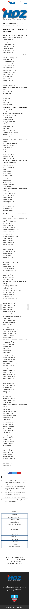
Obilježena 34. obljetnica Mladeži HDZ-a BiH (15, 497)
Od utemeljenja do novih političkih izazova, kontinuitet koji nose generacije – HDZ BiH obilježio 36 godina (15, 488)
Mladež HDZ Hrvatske (14, 546)
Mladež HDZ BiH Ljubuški (14, 524)
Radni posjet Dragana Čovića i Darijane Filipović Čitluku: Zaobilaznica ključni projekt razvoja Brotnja (16, 482)
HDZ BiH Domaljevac (14, 527)
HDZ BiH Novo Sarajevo (14, 541)
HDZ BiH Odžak (14, 534)
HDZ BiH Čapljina (14, 522)
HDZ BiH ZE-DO (14, 536)
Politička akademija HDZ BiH (14, 517)
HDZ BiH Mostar (14, 519)
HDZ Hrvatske (14, 544)
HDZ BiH (14, 514)
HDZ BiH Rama (14, 529)
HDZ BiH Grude (14, 539)
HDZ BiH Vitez (14, 532)
